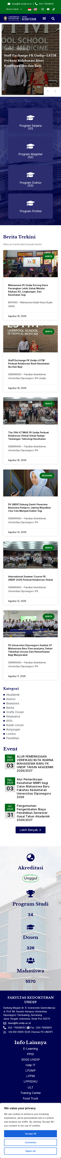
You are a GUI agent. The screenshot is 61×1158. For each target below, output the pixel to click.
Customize (30, 1142)
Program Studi (31, 904)
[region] (30, 1130)
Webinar (21, 46)
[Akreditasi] (31, 857)
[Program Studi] (31, 894)
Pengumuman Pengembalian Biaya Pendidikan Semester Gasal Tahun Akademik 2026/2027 (33, 813)
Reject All (30, 1151)
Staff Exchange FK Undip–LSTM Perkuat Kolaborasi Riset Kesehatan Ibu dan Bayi (28, 363)
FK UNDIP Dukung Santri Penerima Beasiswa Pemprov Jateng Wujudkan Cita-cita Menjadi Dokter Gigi (29, 507)
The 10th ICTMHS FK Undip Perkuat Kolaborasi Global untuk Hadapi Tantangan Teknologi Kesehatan (28, 435)
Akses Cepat (12, 9)
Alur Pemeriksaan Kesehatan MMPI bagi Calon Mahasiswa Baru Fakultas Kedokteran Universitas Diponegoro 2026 (34, 788)
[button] (44, 18)
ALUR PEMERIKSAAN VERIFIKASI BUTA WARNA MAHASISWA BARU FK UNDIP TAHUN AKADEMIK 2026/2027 (35, 763)
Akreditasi (30, 868)
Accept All (30, 1133)
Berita (9, 46)
